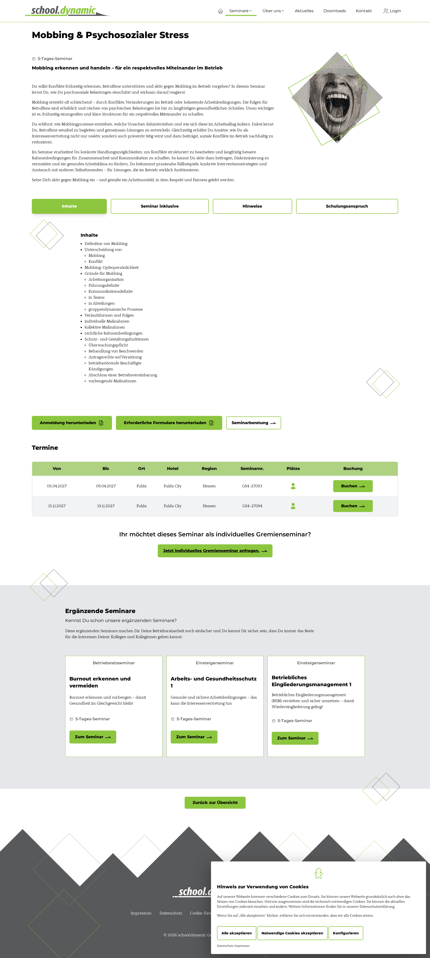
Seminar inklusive (160, 206)
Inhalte (69, 206)
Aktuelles (304, 10)
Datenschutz (171, 913)
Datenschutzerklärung (377, 907)
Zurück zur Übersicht (215, 802)
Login (395, 10)
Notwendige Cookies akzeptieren (292, 933)
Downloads (334, 10)
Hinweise (252, 206)
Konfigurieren (346, 933)
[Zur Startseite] (67, 11)
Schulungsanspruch (347, 206)
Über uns (272, 10)
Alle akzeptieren (236, 933)
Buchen (349, 486)
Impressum (141, 913)
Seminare (239, 10)
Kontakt (364, 10)
